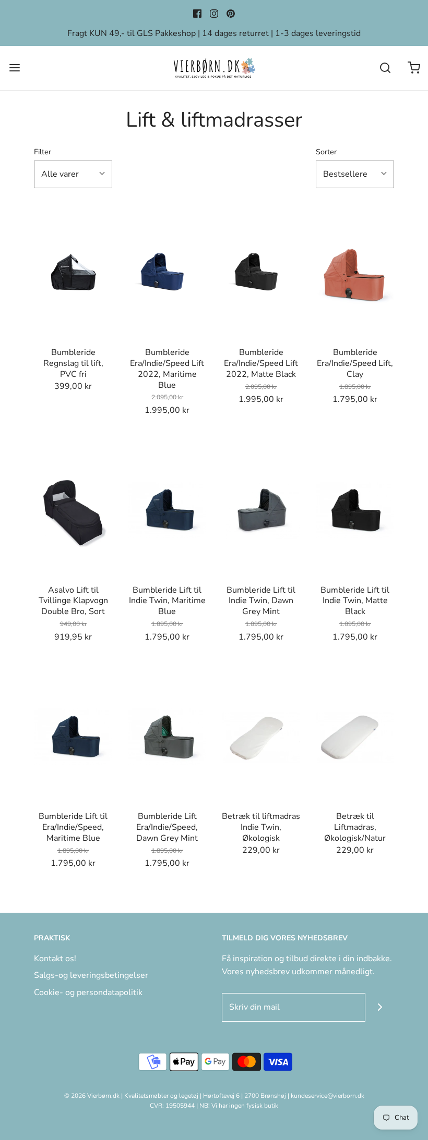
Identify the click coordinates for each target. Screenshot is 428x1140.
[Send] (379, 1007)
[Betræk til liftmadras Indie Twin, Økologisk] (261, 736)
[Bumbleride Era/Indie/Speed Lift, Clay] (355, 272)
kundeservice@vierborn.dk (327, 1096)
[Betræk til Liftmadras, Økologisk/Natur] (355, 736)
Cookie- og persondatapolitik (88, 992)
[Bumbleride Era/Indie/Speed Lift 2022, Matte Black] (261, 272)
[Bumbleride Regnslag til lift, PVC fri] (73, 272)
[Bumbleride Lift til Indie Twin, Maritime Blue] (167, 510)
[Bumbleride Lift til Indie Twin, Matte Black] (355, 510)
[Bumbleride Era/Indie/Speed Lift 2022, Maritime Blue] (167, 272)
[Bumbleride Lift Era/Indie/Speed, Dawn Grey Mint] (167, 736)
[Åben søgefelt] (385, 68)
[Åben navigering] (14, 68)
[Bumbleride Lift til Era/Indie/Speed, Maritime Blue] (73, 736)
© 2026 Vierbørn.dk (92, 1096)
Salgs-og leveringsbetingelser (91, 975)
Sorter (326, 151)
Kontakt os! (55, 958)
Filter (42, 151)
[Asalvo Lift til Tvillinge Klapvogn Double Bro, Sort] (73, 510)
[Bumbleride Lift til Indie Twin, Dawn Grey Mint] (261, 510)
